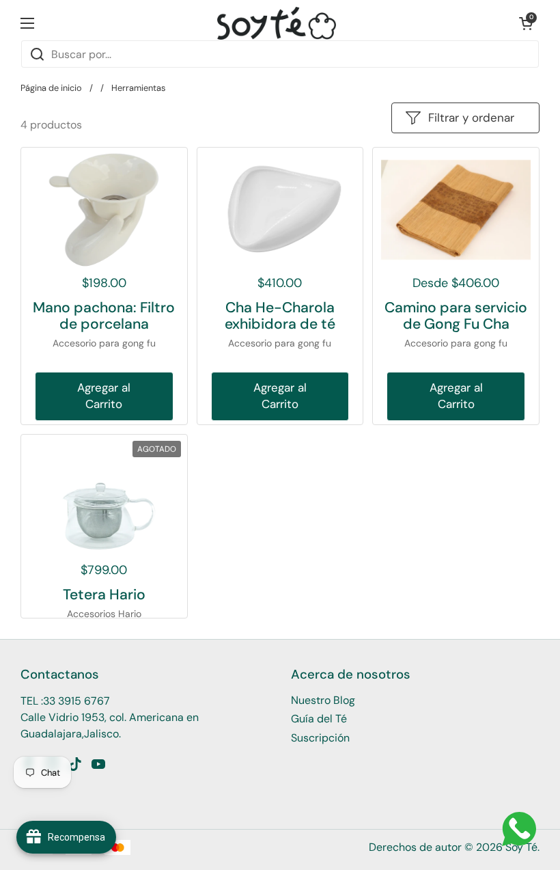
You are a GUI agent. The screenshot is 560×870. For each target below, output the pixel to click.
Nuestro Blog (323, 700)
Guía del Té (319, 718)
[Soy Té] (276, 23)
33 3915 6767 (76, 701)
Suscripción (320, 738)
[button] (526, 23)
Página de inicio (51, 88)
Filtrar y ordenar (471, 117)
